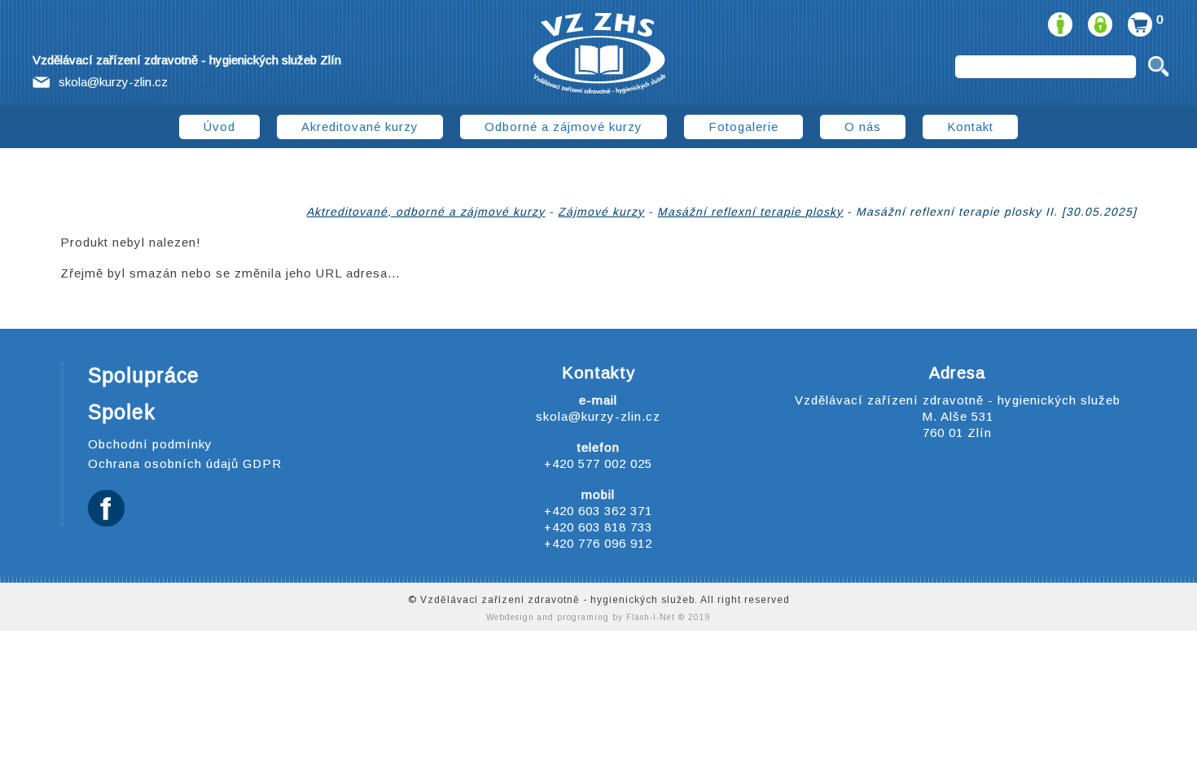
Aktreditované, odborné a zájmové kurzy (425, 211)
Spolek (122, 411)
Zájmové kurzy (601, 211)
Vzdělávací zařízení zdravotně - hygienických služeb (599, 53)
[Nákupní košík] (1138, 19)
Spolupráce (144, 375)
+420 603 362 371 (598, 511)
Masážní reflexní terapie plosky (750, 211)
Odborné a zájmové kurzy (563, 126)
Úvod (219, 126)
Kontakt (970, 126)
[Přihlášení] (1098, 19)
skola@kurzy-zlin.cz (113, 82)
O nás (862, 126)
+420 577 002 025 (598, 463)
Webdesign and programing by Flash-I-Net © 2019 (598, 617)
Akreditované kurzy (360, 126)
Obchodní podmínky (150, 444)
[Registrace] (1058, 19)
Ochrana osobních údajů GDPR (185, 463)
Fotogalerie (743, 126)
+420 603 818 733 (598, 527)
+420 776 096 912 (598, 543)
